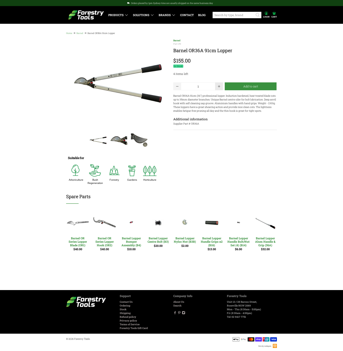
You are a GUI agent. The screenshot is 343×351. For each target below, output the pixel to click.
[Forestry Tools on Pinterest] (179, 313)
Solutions (141, 15)
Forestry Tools (82, 338)
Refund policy (128, 316)
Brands (165, 15)
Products (116, 15)
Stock (123, 309)
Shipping (125, 313)
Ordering (125, 305)
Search (177, 305)
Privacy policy (128, 320)
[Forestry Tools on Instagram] (183, 313)
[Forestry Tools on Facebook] (175, 313)
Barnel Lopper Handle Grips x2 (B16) (212, 241)
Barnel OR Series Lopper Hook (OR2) (104, 241)
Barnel (79, 33)
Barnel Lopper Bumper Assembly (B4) (131, 241)
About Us (178, 301)
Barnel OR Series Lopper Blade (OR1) (78, 241)
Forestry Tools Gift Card (134, 328)
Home (69, 33)
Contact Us (126, 301)
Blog (202, 15)
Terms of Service (130, 324)
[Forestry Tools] (86, 15)
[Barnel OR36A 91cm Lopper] (118, 83)
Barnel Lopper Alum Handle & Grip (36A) (265, 241)
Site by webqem (264, 346)
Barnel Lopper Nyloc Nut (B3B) (185, 239)
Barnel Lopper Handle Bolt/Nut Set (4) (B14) (238, 241)
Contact (187, 15)
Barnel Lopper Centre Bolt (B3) (158, 239)
